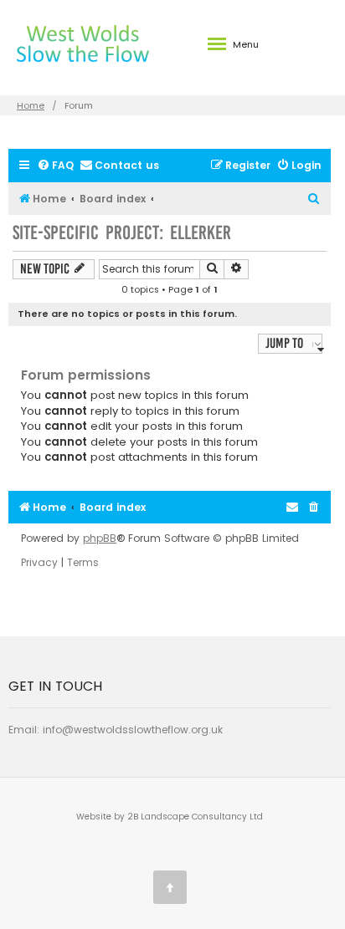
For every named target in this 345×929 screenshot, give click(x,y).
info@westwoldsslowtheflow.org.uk (133, 729)
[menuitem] (55, 166)
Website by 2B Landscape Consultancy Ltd (169, 816)
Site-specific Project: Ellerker (122, 232)
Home (30, 105)
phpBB (99, 538)
